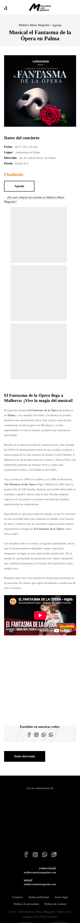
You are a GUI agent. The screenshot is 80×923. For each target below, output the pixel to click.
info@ (40, 882)
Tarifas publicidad (38, 897)
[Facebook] (29, 737)
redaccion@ (40, 870)
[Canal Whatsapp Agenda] (51, 737)
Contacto (17, 897)
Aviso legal (61, 897)
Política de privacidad (26, 903)
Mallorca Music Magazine (34, 25)
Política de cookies (55, 903)
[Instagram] (36, 737)
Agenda (56, 25)
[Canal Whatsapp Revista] (43, 737)
